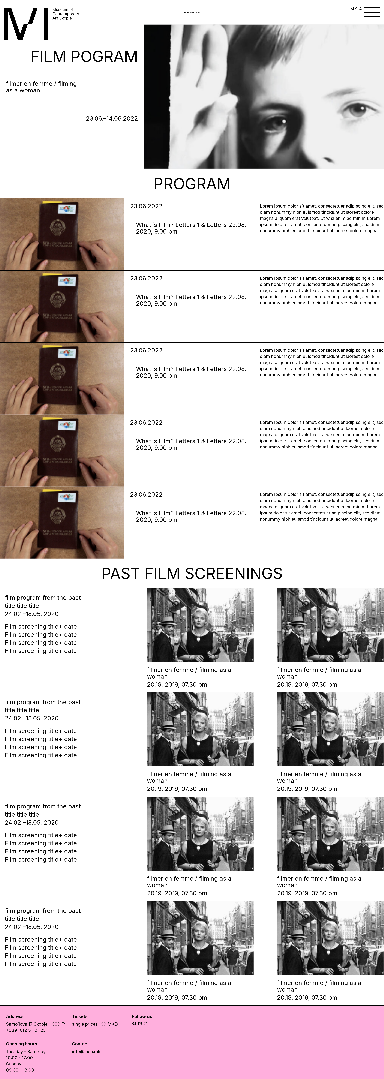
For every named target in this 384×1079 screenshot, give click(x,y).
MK (353, 9)
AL (362, 9)
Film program (192, 12)
